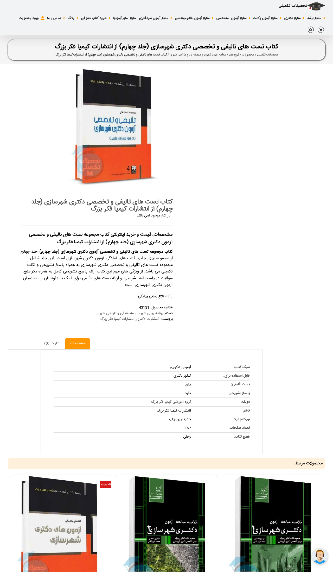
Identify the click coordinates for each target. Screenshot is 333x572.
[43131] (84, 127)
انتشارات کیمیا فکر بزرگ (117, 319)
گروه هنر (234, 54)
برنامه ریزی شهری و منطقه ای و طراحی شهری (198, 54)
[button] (311, 29)
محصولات (248, 54)
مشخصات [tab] (77, 343)
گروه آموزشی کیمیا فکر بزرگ (171, 402)
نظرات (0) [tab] (51, 343)
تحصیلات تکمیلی (267, 54)
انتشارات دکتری (147, 319)
